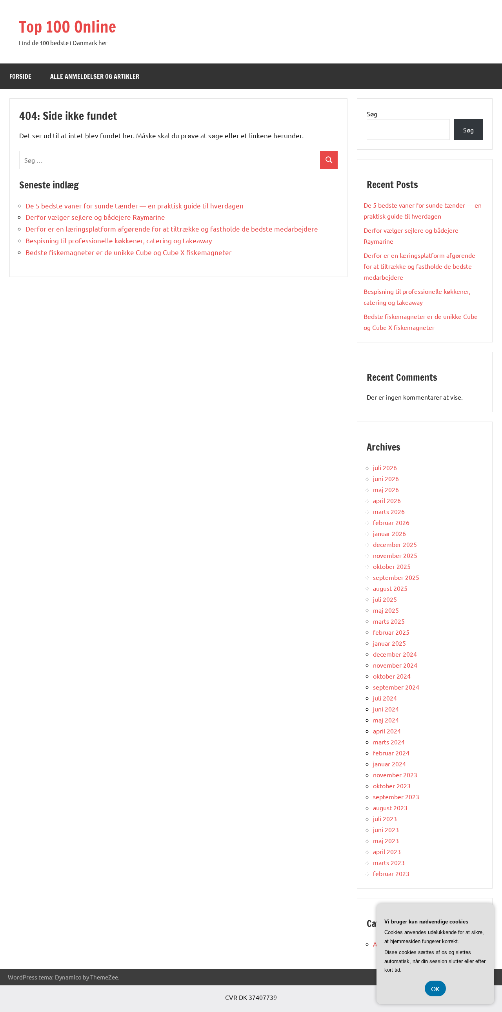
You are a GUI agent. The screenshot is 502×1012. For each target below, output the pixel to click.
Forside (20, 76)
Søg (372, 114)
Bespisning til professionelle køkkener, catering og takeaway (118, 240)
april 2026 (387, 500)
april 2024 (387, 731)
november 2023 (395, 774)
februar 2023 (391, 873)
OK (435, 988)
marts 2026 (389, 511)
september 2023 (396, 796)
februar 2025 (391, 632)
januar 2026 (389, 533)
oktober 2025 (392, 566)
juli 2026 (385, 467)
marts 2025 (389, 621)
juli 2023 (385, 818)
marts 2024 (389, 742)
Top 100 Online (67, 26)
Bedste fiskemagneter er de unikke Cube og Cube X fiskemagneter (128, 252)
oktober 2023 (392, 785)
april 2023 (387, 851)
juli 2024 (385, 698)
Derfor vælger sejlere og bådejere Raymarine (95, 217)
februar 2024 (391, 753)
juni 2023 (386, 829)
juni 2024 (386, 709)
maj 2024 (386, 720)
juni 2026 (386, 478)
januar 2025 (389, 643)
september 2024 (396, 687)
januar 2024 (389, 764)
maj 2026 (386, 489)
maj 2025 (386, 610)
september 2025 (396, 577)
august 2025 (390, 588)
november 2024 (395, 665)
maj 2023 (386, 840)
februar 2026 (391, 522)
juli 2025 (385, 599)
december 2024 (395, 654)
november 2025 (395, 555)
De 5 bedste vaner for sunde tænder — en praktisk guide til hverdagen (134, 205)
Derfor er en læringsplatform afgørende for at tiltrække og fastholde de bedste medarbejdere (171, 228)
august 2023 (390, 807)
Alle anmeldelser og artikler (94, 76)
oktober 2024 (392, 676)
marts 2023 (389, 862)
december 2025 (395, 544)
